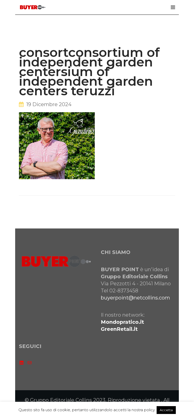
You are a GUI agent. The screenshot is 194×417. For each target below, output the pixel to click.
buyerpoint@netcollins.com (135, 298)
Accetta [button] (166, 410)
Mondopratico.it (122, 322)
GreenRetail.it (119, 329)
